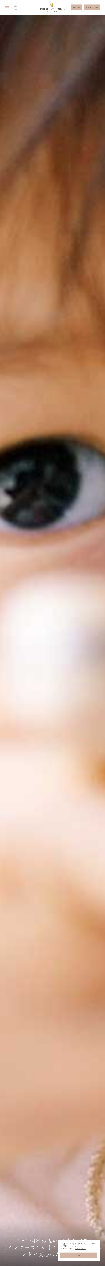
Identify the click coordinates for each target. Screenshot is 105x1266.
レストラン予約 (92, 7)
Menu (7, 7)
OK (79, 1255)
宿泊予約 (76, 7)
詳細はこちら (80, 1248)
